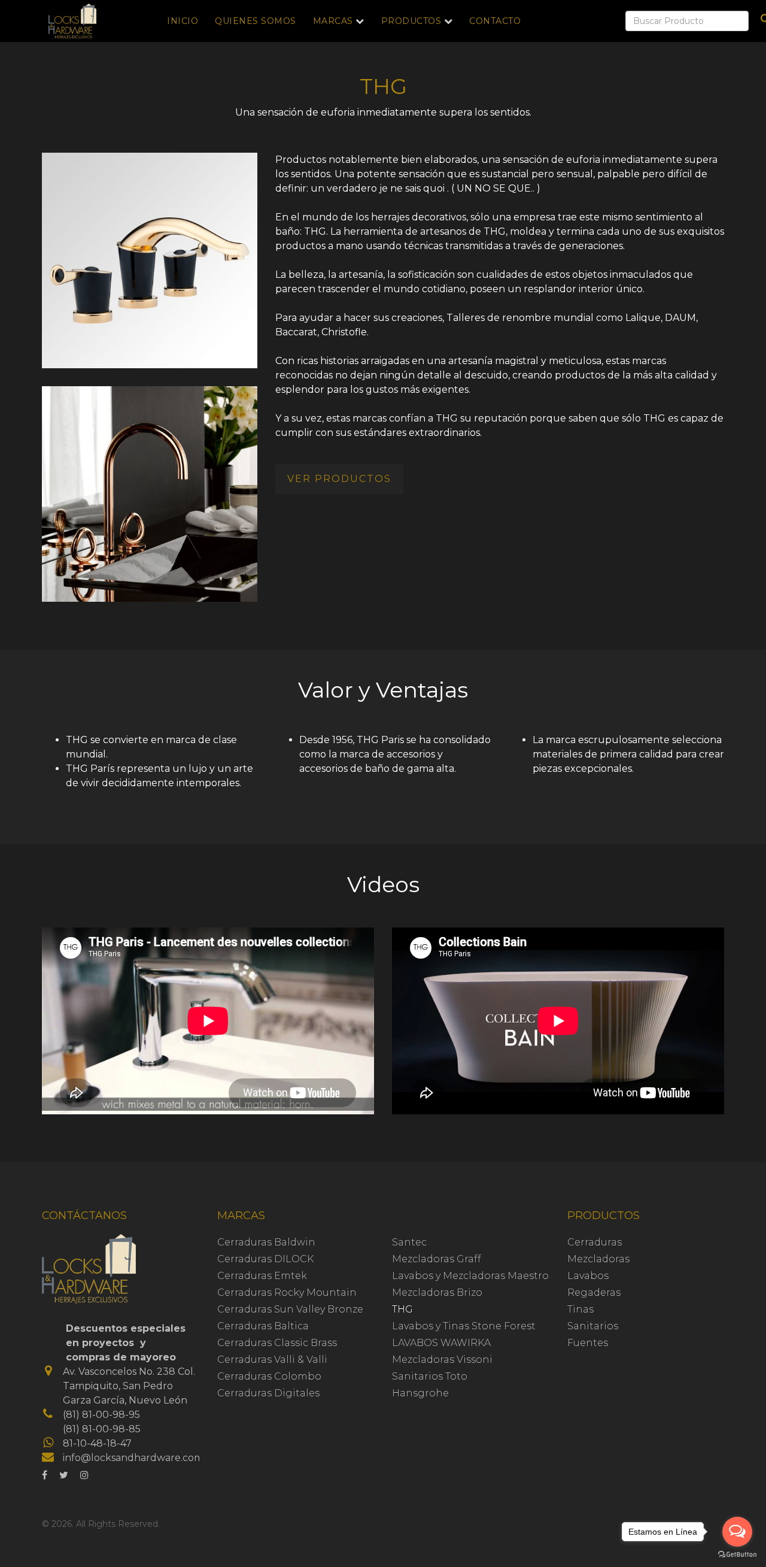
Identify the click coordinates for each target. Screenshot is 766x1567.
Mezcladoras (598, 1259)
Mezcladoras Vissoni (442, 1359)
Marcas (333, 21)
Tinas (580, 1309)
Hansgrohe (420, 1393)
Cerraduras (594, 1242)
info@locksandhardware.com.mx (141, 1457)
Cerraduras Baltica (263, 1326)
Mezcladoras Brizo (437, 1292)
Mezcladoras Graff (436, 1259)
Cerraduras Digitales (268, 1393)
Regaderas (594, 1292)
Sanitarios (592, 1326)
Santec (409, 1242)
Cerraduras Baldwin (266, 1242)
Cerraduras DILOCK (265, 1259)
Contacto (495, 21)
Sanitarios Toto (429, 1376)
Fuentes (587, 1342)
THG (402, 1309)
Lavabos (588, 1275)
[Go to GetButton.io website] (737, 1555)
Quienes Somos (255, 21)
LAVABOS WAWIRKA (441, 1342)
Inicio (182, 21)
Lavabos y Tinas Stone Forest (464, 1326)
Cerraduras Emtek (262, 1275)
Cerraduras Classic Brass (277, 1342)
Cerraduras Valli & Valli (272, 1359)
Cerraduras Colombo (269, 1376)
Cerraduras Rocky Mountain (287, 1292)
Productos (411, 21)
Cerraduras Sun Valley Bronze (290, 1309)
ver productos (339, 478)
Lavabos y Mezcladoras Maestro (470, 1275)
